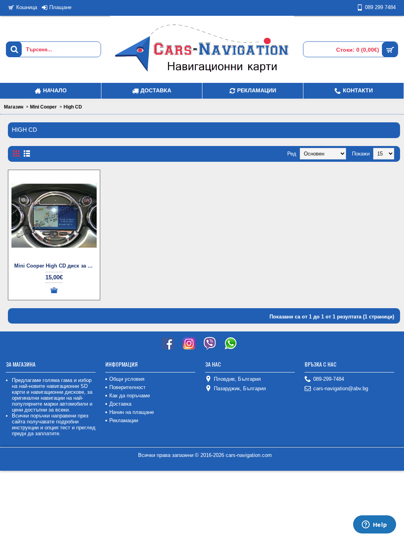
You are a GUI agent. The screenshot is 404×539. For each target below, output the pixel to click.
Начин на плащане (131, 412)
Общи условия (126, 379)
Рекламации (123, 420)
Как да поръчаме (129, 396)
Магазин (13, 107)
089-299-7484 (328, 379)
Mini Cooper (43, 107)
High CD (73, 107)
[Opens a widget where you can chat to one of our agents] (374, 525)
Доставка (120, 404)
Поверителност (127, 387)
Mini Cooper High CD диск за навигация (55, 266)
